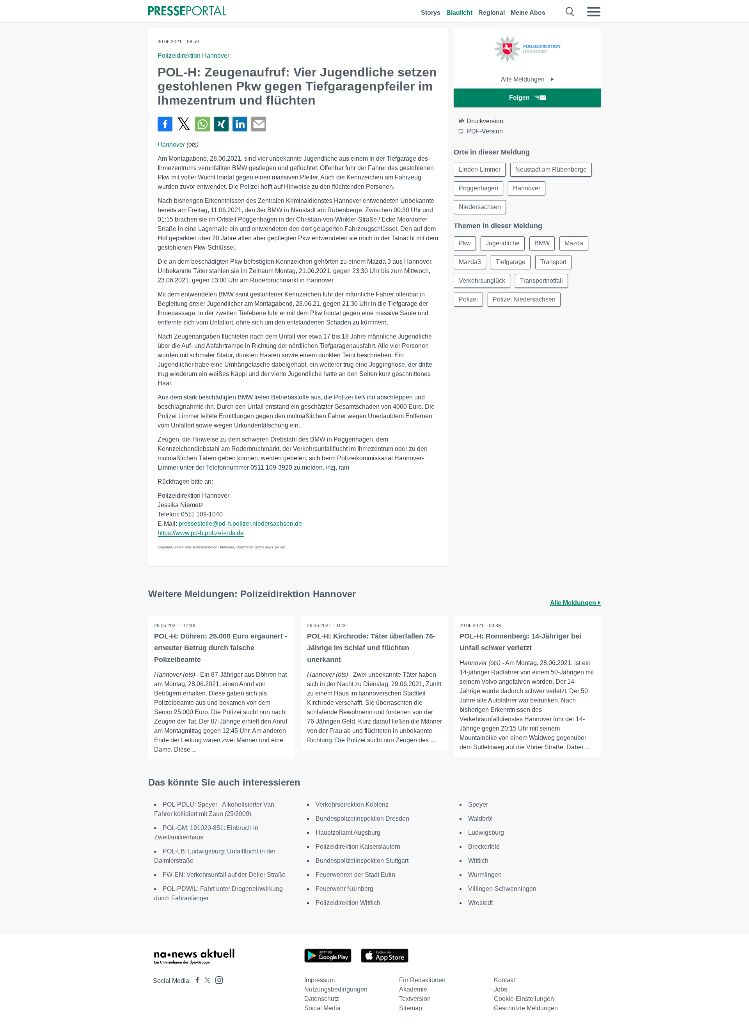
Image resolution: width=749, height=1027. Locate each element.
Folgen (519, 97)
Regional (491, 12)
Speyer (478, 804)
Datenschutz (321, 998)
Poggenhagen (478, 188)
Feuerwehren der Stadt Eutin (355, 874)
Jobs (500, 989)
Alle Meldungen (523, 79)
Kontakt (504, 980)
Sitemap (410, 1008)
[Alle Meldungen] (527, 63)
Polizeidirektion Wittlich (348, 902)
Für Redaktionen (422, 980)
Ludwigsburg (486, 832)
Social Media (322, 1008)
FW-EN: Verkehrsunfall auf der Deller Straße (224, 874)
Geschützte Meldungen (526, 1008)
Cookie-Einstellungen (524, 998)
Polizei (468, 299)
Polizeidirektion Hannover (193, 55)
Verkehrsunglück (482, 280)
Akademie (413, 989)
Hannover (171, 144)
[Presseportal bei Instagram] (217, 979)
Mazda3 (470, 262)
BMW (542, 243)
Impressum (319, 980)
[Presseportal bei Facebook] (195, 980)
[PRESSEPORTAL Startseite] (187, 11)
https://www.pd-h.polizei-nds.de (201, 533)
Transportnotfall (541, 280)
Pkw (465, 243)
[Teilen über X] (183, 124)
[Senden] (258, 124)
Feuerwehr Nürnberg (344, 888)
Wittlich (478, 860)
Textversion (415, 998)
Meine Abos (528, 12)
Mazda (573, 243)
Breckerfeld (484, 846)
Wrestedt (480, 902)
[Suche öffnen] (570, 11)
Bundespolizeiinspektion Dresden (362, 818)
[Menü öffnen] (594, 11)
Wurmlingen (485, 874)
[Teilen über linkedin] (240, 124)
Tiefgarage (510, 262)
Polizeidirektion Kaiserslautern (358, 846)
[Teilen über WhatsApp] (202, 124)
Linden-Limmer (480, 169)
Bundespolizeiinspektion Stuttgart (362, 860)
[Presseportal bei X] (205, 980)
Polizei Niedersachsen (524, 299)
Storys (430, 12)
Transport (553, 262)
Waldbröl (480, 818)
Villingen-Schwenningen (502, 888)
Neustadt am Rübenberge (551, 169)
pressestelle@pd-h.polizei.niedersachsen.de (240, 523)
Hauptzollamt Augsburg (348, 832)
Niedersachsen (480, 207)
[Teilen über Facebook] (165, 124)
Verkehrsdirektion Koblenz (352, 804)
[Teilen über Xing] (221, 124)
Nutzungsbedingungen (335, 989)
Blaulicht (459, 12)
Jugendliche (503, 243)
